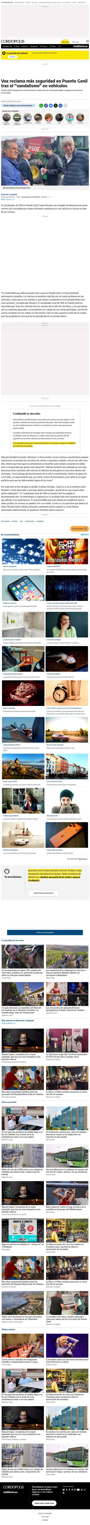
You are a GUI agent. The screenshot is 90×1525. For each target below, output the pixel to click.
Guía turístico (34, 2)
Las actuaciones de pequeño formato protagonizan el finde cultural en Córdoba (65, 1008)
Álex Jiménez (50, 1212)
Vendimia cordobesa (20, 2)
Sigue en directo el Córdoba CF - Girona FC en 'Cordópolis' (23, 1245)
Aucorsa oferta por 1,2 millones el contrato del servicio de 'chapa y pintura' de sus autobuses (67, 1170)
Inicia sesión (75, 42)
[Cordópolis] (15, 1487)
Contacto (45, 1520)
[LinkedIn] (60, 106)
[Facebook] (46, 106)
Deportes (25, 46)
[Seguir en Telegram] (72, 1490)
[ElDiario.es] (80, 46)
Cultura (16, 46)
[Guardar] (65, 106)
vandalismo (40, 521)
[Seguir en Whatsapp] (85, 1490)
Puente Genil (29, 521)
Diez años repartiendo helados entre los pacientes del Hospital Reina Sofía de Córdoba (22, 1093)
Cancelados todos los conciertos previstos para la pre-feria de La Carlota (67, 1360)
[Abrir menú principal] (87, 41)
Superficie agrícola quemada (45, 2)
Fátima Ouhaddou (82, 2)
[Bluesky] (51, 106)
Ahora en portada (9, 1102)
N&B (59, 46)
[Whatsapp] (41, 106)
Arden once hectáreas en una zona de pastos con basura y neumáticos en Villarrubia (22, 1317)
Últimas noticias (8, 1329)
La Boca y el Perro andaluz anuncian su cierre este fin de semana (66, 1093)
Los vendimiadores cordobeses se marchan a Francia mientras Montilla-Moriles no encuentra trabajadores (66, 972)
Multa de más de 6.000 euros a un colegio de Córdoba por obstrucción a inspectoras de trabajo (22, 1172)
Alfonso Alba (50, 978)
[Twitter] (56, 106)
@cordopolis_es (8, 199)
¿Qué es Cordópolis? (45, 1513)
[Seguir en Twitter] (67, 1490)
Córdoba (15, 521)
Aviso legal (45, 1517)
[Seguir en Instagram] (75, 1490)
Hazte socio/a (65, 42)
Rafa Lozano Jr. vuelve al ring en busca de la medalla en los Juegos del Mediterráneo (66, 1208)
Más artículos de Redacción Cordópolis (18, 1020)
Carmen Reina (6, 978)
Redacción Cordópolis (9, 194)
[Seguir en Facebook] (69, 1490)
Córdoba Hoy (7, 46)
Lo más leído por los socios (13, 940)
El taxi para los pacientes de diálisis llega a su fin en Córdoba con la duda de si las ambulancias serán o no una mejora (22, 1134)
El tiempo (28, 2)
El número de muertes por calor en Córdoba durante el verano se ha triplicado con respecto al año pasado (66, 1134)
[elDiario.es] (15, 1492)
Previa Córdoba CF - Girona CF (69, 2)
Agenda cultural (57, 2)
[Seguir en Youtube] (78, 1490)
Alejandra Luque (7, 1015)
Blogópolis (34, 46)
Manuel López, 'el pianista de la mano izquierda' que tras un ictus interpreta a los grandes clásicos (21, 1057)
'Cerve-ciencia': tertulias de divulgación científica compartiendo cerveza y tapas (20, 1360)
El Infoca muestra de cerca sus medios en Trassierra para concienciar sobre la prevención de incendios (65, 1247)
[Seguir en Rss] (63, 1493)
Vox (21, 521)
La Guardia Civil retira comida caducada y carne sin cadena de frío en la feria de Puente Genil (66, 1319)
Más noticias (5, 521)
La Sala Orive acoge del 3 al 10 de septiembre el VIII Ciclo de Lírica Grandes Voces (66, 1055)
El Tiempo (43, 46)
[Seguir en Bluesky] (64, 1490)
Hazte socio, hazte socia (43, 893)
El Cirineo (52, 46)
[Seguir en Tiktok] (82, 1490)
